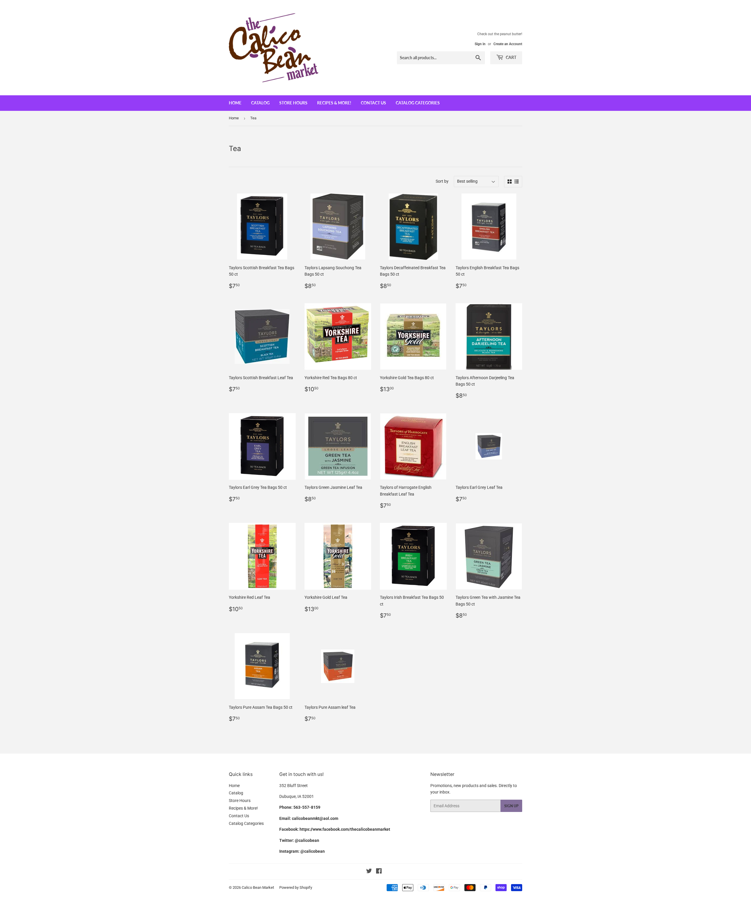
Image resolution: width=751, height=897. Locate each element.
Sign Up (511, 806)
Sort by (442, 181)
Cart (510, 57)
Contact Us (373, 102)
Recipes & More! (334, 102)
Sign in (480, 44)
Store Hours (293, 102)
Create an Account (507, 44)
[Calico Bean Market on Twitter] (369, 871)
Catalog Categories (418, 102)
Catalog (260, 102)
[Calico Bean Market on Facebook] (379, 871)
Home (235, 102)
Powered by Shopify (295, 887)
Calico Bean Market (258, 887)
